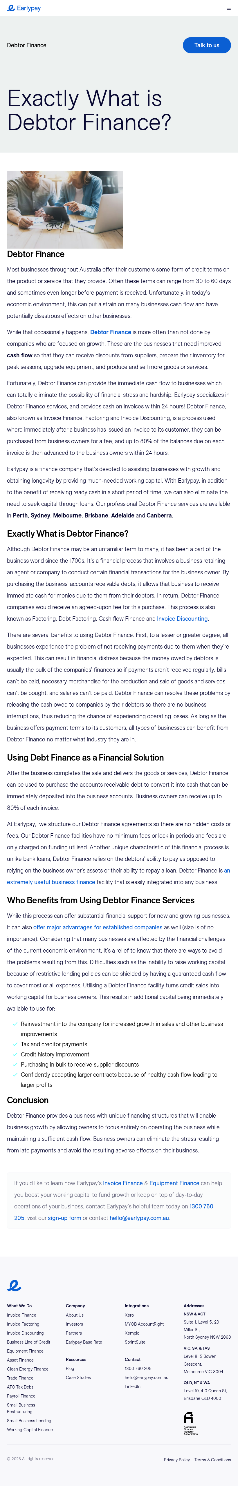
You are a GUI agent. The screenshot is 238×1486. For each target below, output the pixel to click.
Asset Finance (20, 1360)
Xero (129, 1315)
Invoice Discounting (182, 619)
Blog (70, 1368)
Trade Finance (20, 1378)
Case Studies (78, 1377)
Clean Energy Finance (27, 1369)
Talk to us (206, 45)
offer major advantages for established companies (98, 927)
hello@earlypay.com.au (139, 1218)
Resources (76, 1359)
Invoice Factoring (23, 1324)
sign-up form (64, 1218)
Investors (74, 1324)
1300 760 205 (138, 1368)
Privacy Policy (177, 1460)
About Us (75, 1315)
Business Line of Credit (28, 1342)
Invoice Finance (123, 1183)
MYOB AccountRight (144, 1324)
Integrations (137, 1306)
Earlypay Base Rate (84, 1342)
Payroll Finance (21, 1396)
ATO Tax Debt (20, 1387)
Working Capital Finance (30, 1429)
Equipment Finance (174, 1183)
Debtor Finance (26, 45)
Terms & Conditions (212, 1460)
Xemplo (132, 1333)
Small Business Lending (29, 1420)
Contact (132, 1359)
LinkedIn (132, 1386)
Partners (74, 1333)
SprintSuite (135, 1342)
